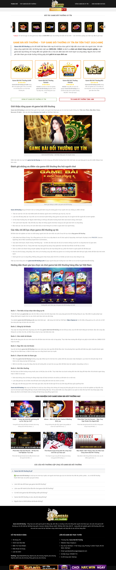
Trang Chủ (14, 4)
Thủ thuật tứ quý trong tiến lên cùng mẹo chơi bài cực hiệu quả (58, 451)
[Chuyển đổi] (12, 471)
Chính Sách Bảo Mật (19, 543)
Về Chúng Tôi (17, 540)
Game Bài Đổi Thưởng (76, 540)
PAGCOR (94, 237)
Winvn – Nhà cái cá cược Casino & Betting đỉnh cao (58, 420)
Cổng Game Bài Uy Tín (81, 4)
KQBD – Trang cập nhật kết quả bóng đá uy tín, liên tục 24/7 (26, 420)
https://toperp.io (71, 543)
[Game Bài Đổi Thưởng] (58, 4)
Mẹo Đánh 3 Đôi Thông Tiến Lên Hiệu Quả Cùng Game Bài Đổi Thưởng (90, 451)
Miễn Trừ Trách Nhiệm (19, 546)
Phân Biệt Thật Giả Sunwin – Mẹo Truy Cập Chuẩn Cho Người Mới (90, 420)
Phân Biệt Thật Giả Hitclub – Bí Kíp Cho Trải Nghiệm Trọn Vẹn (26, 451)
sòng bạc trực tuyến (39, 112)
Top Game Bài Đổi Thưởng (28, 4)
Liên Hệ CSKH (17, 552)
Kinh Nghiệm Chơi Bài (98, 4)
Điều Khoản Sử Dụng (19, 549)
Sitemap (74, 557)
